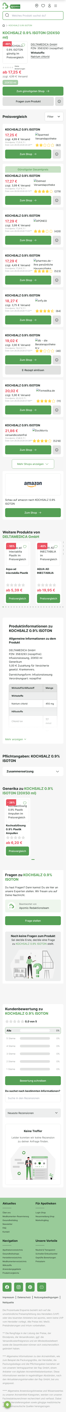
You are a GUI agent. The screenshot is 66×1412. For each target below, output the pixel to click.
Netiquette (8, 1302)
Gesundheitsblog (10, 1220)
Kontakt (6, 1232)
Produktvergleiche (11, 1273)
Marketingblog (42, 1220)
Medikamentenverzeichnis (14, 1261)
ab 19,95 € (46, 590)
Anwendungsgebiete (12, 1269)
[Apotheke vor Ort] (37, 5)
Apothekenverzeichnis (13, 1250)
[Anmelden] (49, 5)
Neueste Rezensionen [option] (21, 1113)
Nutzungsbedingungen (46, 1297)
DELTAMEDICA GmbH (44, 44)
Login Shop (41, 1212)
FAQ (4, 1228)
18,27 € (11, 301)
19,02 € (11, 341)
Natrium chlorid (40, 56)
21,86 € (11, 431)
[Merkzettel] (43, 5)
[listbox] (33, 1113)
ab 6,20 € (14, 843)
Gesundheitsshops (11, 1253)
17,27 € (11, 181)
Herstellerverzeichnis (12, 1257)
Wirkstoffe (7, 1265)
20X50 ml (10, 82)
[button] (55, 5)
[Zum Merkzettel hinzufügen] (23, 45)
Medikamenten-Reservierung (16, 1216)
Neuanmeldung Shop (45, 1216)
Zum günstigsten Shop (30, 91)
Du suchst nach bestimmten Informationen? (32, 1091)
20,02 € (11, 391)
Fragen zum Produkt (28, 101)
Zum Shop (26, 154)
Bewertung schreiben (33, 1080)
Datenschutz (24, 1297)
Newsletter (7, 1224)
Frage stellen (33, 920)
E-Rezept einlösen (33, 370)
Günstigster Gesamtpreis (33, 169)
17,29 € (11, 221)
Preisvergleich (17, 598)
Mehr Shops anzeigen (30, 464)
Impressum (8, 1297)
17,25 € (11, 135)
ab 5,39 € (14, 590)
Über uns (7, 1212)
